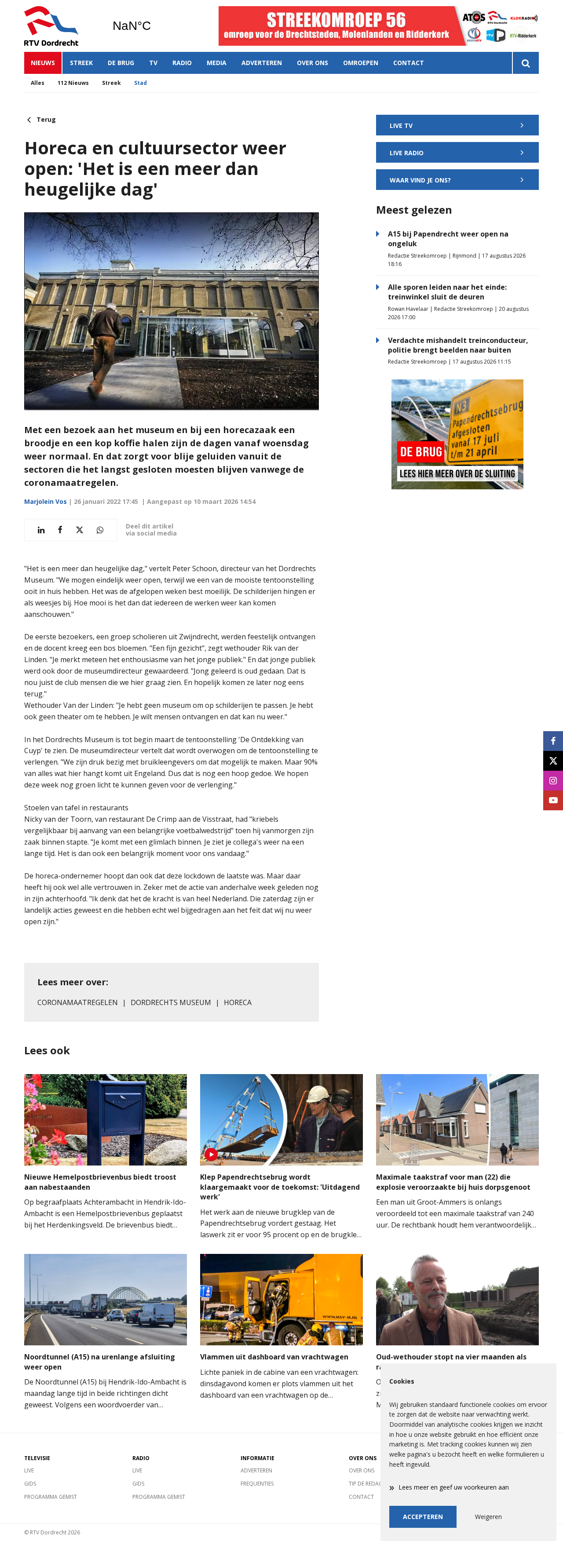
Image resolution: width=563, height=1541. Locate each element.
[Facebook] (553, 741)
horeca (238, 1002)
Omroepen (360, 62)
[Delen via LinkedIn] (41, 530)
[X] (553, 761)
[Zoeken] (525, 63)
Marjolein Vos (45, 501)
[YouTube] (553, 800)
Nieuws (43, 62)
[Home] (61, 26)
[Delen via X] (79, 530)
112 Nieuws (73, 83)
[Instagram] (553, 781)
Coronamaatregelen (77, 1002)
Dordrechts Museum (171, 1002)
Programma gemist (50, 1497)
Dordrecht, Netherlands (154, 25)
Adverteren (261, 62)
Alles (37, 83)
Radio (182, 62)
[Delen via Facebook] (60, 530)
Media (217, 62)
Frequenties (257, 1483)
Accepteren (423, 1516)
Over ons (312, 62)
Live (29, 1470)
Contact (408, 62)
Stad (140, 83)
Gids (30, 1483)
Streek (81, 62)
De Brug (121, 62)
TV (153, 62)
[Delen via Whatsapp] (100, 530)
